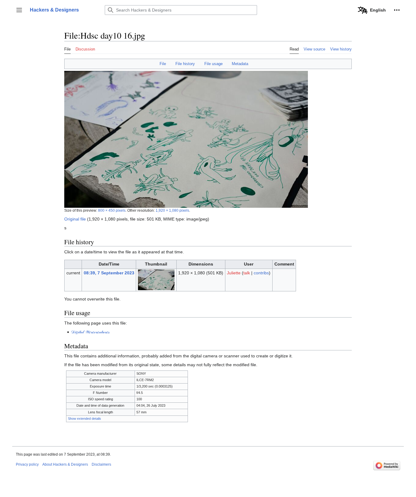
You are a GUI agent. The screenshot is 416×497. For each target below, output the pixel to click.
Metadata (240, 63)
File (163, 63)
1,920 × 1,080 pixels (172, 210)
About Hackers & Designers (65, 464)
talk (246, 272)
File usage (213, 63)
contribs (261, 272)
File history (185, 63)
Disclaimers (101, 464)
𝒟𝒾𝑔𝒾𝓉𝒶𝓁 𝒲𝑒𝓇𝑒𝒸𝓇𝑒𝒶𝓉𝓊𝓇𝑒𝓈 (90, 331)
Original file (75, 219)
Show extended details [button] (84, 418)
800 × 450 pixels (111, 210)
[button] (19, 10)
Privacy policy (27, 464)
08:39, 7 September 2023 (109, 272)
